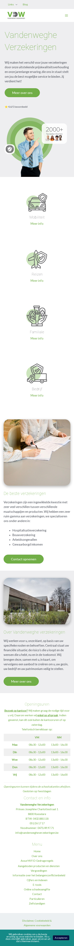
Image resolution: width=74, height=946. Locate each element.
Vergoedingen (39, 870)
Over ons (37, 856)
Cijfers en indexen (37, 880)
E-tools (37, 884)
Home (37, 851)
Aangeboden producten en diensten (39, 866)
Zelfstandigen (37, 903)
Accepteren (61, 937)
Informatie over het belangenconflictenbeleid (39, 875)
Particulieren (37, 898)
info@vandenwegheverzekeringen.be (37, 832)
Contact (37, 894)
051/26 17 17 (37, 823)
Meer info (37, 223)
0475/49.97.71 (46, 827)
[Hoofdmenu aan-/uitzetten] (66, 15)
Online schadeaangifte (37, 889)
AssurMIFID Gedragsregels (37, 860)
